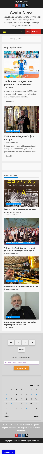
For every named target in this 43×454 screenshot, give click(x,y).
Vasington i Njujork (12, 281)
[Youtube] (16, 5)
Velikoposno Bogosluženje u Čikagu (21, 119)
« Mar (6, 417)
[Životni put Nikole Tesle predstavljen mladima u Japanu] (21, 193)
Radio (19, 425)
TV (15, 425)
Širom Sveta (16, 204)
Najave (5, 427)
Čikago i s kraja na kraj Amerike (15, 242)
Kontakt (26, 425)
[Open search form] (21, 32)
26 (26, 408)
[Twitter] (26, 5)
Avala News (21, 12)
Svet (30, 427)
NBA (10, 425)
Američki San (14, 427)
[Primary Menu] (4, 31)
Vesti (7, 75)
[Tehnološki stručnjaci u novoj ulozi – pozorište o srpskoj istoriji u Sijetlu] (21, 231)
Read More (11, 100)
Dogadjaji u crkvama (12, 130)
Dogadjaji (35, 425)
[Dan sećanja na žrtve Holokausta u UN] (21, 270)
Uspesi (24, 427)
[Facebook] (19, 5)
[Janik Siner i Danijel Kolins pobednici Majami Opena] (21, 64)
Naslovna (21, 430)
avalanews (9, 87)
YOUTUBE (35, 31)
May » (36, 417)
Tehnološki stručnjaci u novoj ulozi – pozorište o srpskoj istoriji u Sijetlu (20, 249)
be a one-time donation (15, 363)
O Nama (8, 204)
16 (11, 404)
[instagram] (23, 5)
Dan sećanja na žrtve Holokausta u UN (21, 286)
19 (26, 404)
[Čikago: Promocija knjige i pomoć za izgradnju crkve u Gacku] (21, 306)
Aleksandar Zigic (12, 142)
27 (31, 408)
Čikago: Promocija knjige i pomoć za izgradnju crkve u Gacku (20, 323)
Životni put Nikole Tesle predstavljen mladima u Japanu (20, 210)
